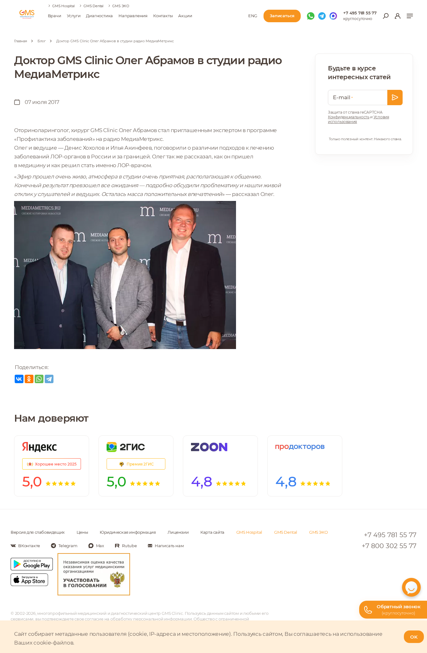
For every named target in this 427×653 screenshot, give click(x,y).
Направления (133, 15)
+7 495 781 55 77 (360, 12)
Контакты (163, 15)
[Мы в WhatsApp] (310, 16)
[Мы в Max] (333, 16)
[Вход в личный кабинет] (397, 16)
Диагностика (99, 15)
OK (414, 637)
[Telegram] (49, 379)
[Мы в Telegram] (322, 16)
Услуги (74, 15)
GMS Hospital (63, 6)
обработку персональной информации (151, 618)
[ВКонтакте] (19, 379)
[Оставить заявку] (395, 97)
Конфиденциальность (348, 117)
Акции (185, 15)
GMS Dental (93, 6)
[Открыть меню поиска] (386, 16)
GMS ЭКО (120, 6)
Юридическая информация (128, 532)
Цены (82, 532)
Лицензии (178, 532)
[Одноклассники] (29, 379)
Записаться (282, 15)
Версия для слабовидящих (38, 532)
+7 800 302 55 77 (389, 546)
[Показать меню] (410, 16)
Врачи (54, 15)
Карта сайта (212, 532)
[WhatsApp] (39, 379)
